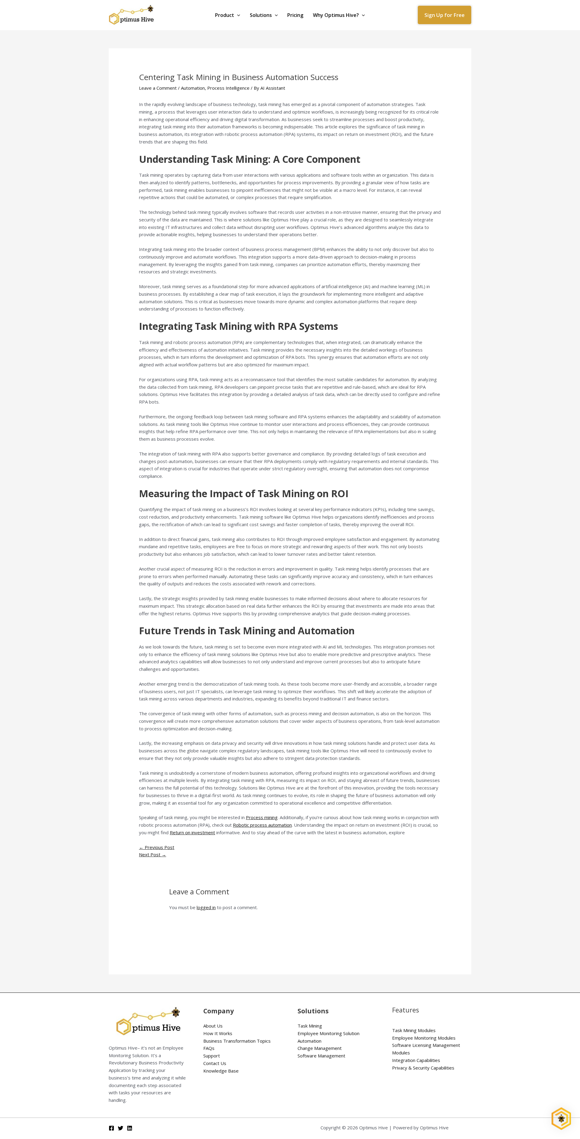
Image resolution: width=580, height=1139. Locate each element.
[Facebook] (111, 1128)
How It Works (217, 1033)
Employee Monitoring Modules (424, 1038)
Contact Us (214, 1063)
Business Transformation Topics (237, 1041)
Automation (193, 88)
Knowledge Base (221, 1071)
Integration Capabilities (416, 1060)
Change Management (320, 1048)
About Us (213, 1026)
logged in (206, 907)
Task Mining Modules (414, 1030)
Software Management (321, 1056)
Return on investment (192, 832)
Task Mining (310, 1026)
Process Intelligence (228, 88)
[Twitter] (120, 1128)
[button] (444, 15)
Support (211, 1056)
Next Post (152, 854)
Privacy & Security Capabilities (423, 1068)
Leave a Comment (158, 88)
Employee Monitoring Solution (328, 1033)
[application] (237, 15)
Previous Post (156, 847)
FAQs (208, 1048)
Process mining (262, 817)
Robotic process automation (262, 825)
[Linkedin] (129, 1128)
